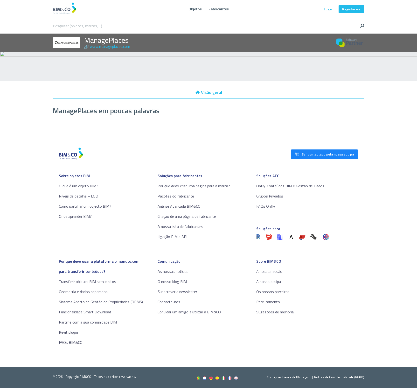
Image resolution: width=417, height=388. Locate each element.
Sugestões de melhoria (275, 312)
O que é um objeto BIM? (78, 186)
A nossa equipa (268, 281)
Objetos (195, 9)
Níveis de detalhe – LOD (78, 196)
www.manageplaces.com (110, 46)
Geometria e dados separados (83, 292)
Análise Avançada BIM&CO (179, 206)
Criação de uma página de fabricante (187, 216)
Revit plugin (68, 332)
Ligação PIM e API (172, 237)
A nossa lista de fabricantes (180, 226)
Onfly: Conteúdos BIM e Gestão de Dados (290, 186)
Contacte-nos (169, 302)
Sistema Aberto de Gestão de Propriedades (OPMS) (101, 302)
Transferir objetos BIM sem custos (87, 281)
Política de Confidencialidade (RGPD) (339, 377)
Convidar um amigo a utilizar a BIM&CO (189, 312)
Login (328, 9)
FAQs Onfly (265, 206)
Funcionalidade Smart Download (85, 312)
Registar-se (351, 9)
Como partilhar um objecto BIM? (85, 206)
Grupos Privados (269, 196)
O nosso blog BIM (172, 281)
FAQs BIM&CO (71, 342)
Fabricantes (218, 9)
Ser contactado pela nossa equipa (328, 154)
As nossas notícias (173, 271)
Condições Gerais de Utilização (288, 377)
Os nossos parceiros (273, 292)
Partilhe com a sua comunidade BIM (88, 322)
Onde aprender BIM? (75, 216)
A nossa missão (269, 271)
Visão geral (211, 92)
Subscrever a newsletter (177, 292)
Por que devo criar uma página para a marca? (194, 186)
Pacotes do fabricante (176, 196)
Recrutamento (268, 302)
